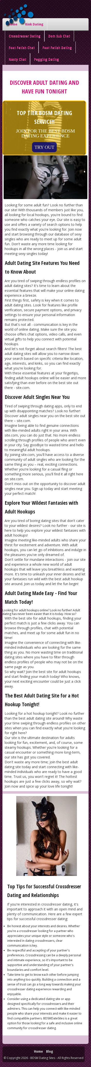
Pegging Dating (46, 59)
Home (38, 1051)
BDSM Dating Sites (42, 1058)
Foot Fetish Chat (22, 47)
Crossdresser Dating (25, 35)
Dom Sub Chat (59, 35)
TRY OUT (44, 147)
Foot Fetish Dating (57, 47)
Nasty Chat (17, 59)
